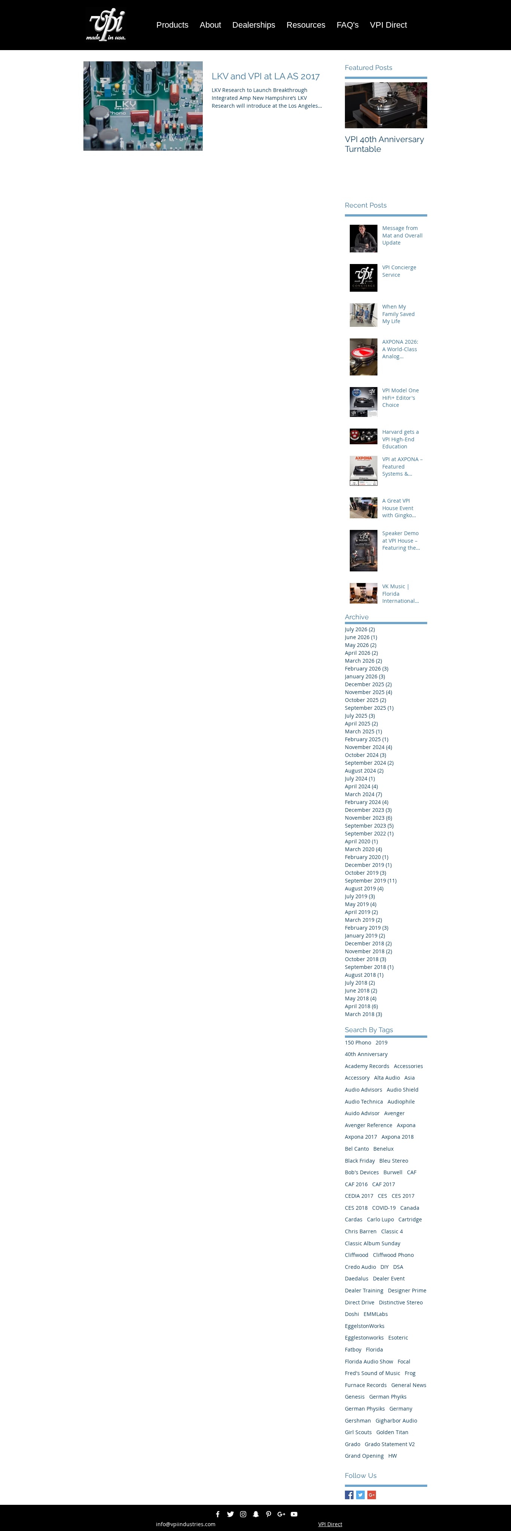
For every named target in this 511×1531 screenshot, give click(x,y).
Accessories (408, 1066)
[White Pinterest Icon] (268, 1514)
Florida (374, 1349)
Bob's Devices (362, 1172)
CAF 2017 (383, 1184)
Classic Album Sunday (372, 1243)
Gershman (358, 1420)
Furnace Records (366, 1385)
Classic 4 (392, 1231)
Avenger (394, 1113)
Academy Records (367, 1066)
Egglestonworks (364, 1337)
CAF (411, 1172)
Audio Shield (403, 1089)
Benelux (383, 1148)
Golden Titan (392, 1432)
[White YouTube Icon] (294, 1514)
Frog (410, 1373)
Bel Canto (357, 1148)
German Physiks (365, 1408)
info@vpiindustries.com (185, 1524)
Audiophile (401, 1101)
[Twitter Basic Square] (360, 1495)
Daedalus (356, 1278)
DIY (384, 1266)
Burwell (393, 1172)
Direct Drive (359, 1302)
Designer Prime (407, 1290)
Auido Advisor (362, 1113)
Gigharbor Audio (396, 1420)
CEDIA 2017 (359, 1195)
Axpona (406, 1125)
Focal (404, 1361)
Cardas (353, 1219)
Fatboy (353, 1349)
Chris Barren (361, 1231)
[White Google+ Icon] (281, 1514)
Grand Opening (364, 1455)
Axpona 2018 (398, 1136)
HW (392, 1455)
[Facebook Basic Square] (349, 1495)
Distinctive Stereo (401, 1302)
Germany (400, 1408)
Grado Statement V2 (390, 1444)
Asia (409, 1077)
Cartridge (410, 1219)
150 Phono (358, 1042)
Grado (352, 1444)
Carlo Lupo (380, 1219)
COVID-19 (384, 1207)
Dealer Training (364, 1290)
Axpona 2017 (361, 1136)
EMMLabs (376, 1313)
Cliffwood (356, 1254)
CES (382, 1195)
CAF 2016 (356, 1184)
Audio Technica (364, 1101)
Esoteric (398, 1337)
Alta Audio (387, 1077)
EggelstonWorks (365, 1325)
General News (408, 1385)
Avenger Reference (368, 1125)
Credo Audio (360, 1266)
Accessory (357, 1077)
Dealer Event (389, 1278)
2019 (382, 1042)
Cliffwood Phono (393, 1254)
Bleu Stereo (393, 1160)
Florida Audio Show (369, 1361)
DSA (398, 1266)
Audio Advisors (363, 1089)
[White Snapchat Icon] (256, 1514)
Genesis (355, 1396)
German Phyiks (388, 1396)
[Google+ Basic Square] (371, 1495)
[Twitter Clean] (230, 1514)
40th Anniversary (366, 1054)
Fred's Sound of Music (372, 1373)
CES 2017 (403, 1195)
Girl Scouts (358, 1432)
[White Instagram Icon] (243, 1514)
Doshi (352, 1313)
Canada (409, 1207)
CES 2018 (356, 1207)
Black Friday (360, 1160)
